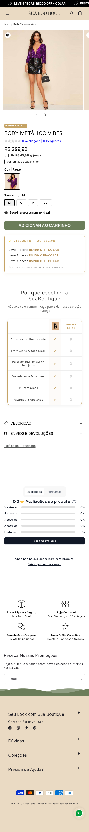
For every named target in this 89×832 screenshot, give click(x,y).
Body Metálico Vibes (25, 24)
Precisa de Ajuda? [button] (26, 769)
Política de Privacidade (20, 445)
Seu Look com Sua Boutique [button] (36, 714)
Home (6, 24)
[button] (7, 13)
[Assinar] (81, 679)
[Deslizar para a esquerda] (36, 114)
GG (46, 202)
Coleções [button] (17, 755)
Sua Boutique (28, 803)
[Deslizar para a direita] (52, 114)
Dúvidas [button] (16, 740)
